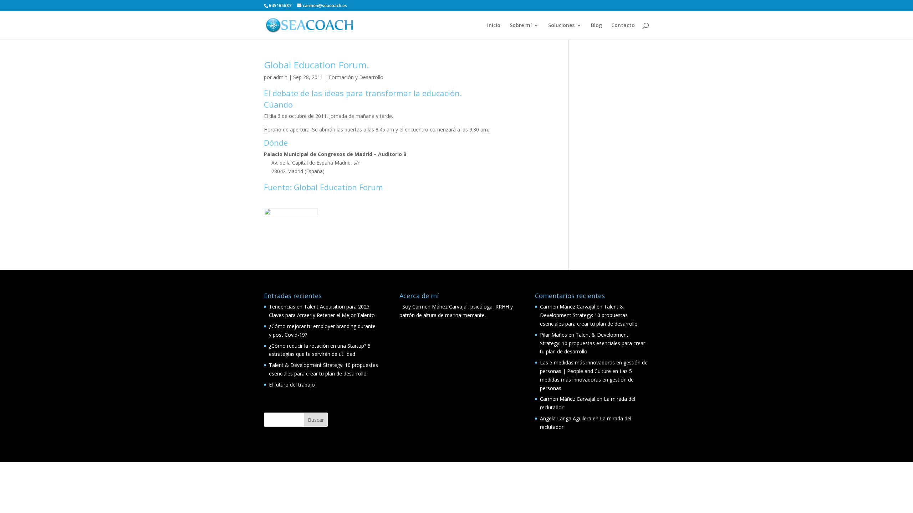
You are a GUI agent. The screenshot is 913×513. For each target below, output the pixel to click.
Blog (596, 25)
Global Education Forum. (316, 64)
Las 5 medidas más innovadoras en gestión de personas (587, 380)
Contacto (623, 25)
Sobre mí (521, 25)
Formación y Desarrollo (356, 77)
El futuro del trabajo (292, 384)
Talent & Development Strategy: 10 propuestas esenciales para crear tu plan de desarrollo (589, 315)
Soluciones (561, 25)
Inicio (493, 25)
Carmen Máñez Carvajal (567, 306)
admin (280, 77)
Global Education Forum (338, 187)
